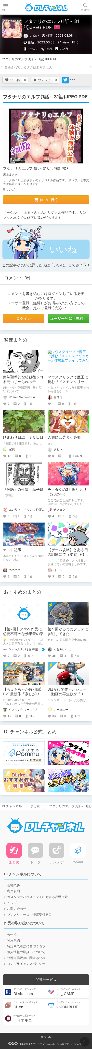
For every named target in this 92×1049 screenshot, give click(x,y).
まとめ (35, 806)
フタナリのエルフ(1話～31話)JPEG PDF (36, 168)
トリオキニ (24, 1018)
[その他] (72, 80)
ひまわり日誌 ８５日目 (23, 437)
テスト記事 (12, 550)
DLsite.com (24, 992)
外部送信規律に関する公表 (26, 958)
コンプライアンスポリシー (26, 964)
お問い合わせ (16, 908)
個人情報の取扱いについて (26, 952)
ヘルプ (12, 903)
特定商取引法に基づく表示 (26, 946)
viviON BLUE (68, 1005)
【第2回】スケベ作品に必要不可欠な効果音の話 (23, 631)
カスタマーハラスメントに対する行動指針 (37, 897)
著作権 (12, 934)
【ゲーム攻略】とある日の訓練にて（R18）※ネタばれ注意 (68, 554)
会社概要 (13, 885)
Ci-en (25, 1005)
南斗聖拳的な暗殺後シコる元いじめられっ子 (23, 379)
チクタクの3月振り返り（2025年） (67, 491)
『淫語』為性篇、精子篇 (23, 489)
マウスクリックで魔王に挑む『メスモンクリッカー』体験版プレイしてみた (68, 384)
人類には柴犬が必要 (64, 437)
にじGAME (68, 992)
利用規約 (13, 891)
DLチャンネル (46, 7)
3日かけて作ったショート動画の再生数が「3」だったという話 (67, 694)
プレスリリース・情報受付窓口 (29, 915)
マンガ (63, 48)
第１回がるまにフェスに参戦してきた (68, 631)
